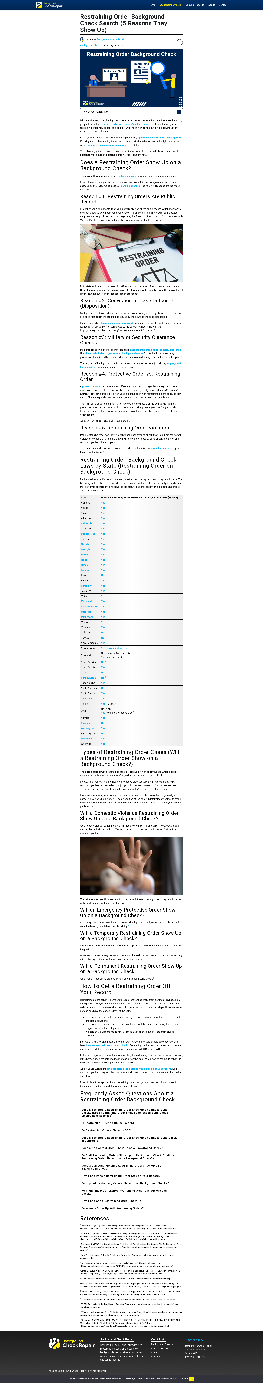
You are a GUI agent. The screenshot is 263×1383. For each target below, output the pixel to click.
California (86, 523)
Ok (191, 1379)
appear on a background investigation (159, 137)
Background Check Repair (111, 39)
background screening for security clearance (155, 349)
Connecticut (88, 533)
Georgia (85, 549)
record (145, 124)
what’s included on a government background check (113, 353)
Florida (85, 544)
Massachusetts (89, 606)
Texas (84, 703)
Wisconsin (86, 738)
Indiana (85, 570)
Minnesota (87, 616)
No (102, 575)
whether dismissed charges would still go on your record (139, 1068)
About (154, 1352)
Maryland (86, 601)
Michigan (86, 611)
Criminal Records (160, 1348)
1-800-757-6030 (194, 1339)
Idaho (84, 559)
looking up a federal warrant (117, 323)
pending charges (130, 185)
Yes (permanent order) (114, 648)
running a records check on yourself (107, 145)
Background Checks (91, 45)
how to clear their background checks (107, 1045)
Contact (155, 1356)
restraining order (127, 176)
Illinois (84, 565)
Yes (103, 502)
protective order (91, 386)
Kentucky (86, 585)
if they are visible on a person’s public (120, 124)
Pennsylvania (88, 677)
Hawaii (85, 554)
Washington (87, 728)
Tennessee (87, 698)
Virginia (85, 723)
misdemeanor (161, 448)
